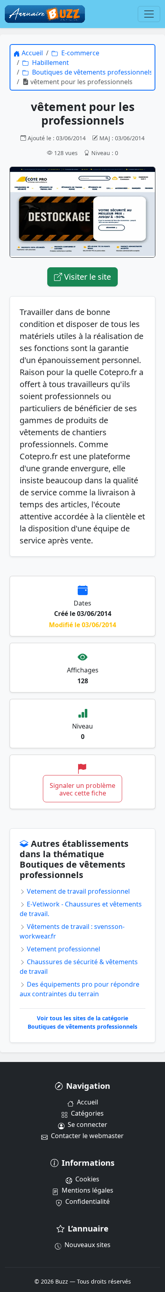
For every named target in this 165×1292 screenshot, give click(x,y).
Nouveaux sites (87, 1244)
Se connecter (87, 1124)
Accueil (87, 1102)
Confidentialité (87, 1201)
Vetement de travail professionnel (77, 891)
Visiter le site (86, 276)
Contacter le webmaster (87, 1135)
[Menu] (149, 14)
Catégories (87, 1113)
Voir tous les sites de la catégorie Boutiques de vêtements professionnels (82, 1022)
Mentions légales (87, 1190)
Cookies (87, 1179)
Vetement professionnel (62, 949)
